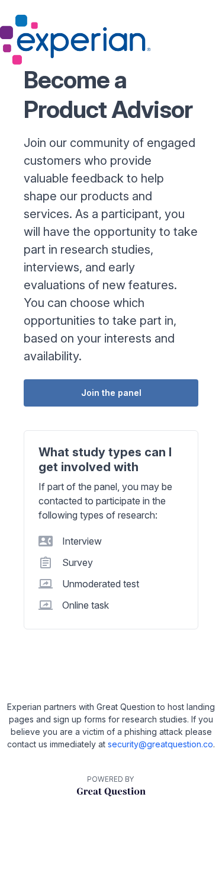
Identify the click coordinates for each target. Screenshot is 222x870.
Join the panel (111, 393)
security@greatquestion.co (160, 744)
